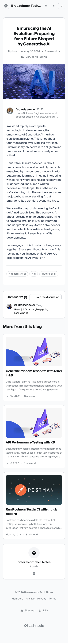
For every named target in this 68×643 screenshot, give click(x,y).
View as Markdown (36, 57)
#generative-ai (17, 274)
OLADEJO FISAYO (24, 305)
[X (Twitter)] (37, 109)
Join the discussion (47, 297)
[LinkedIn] (42, 109)
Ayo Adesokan (25, 109)
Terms (52, 599)
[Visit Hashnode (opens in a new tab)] (34, 625)
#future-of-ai (48, 274)
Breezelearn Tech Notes (26, 5)
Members (17, 599)
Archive (30, 599)
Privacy (41, 599)
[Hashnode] (34, 574)
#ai (34, 274)
